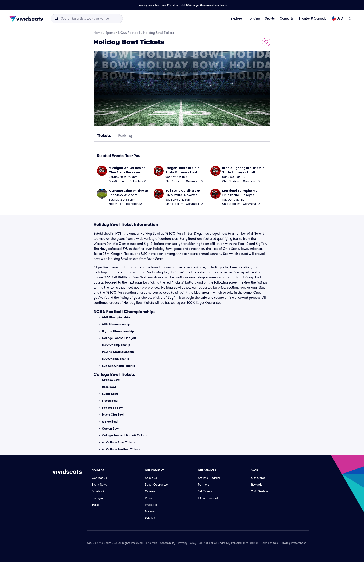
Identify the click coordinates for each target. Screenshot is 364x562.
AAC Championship (116, 317)
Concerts (286, 18)
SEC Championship (115, 358)
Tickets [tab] (104, 135)
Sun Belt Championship (118, 365)
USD (340, 18)
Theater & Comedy (312, 18)
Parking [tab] (125, 135)
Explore (236, 18)
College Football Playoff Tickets (124, 435)
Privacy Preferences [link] (293, 543)
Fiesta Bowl (110, 400)
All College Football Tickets (121, 449)
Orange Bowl (111, 379)
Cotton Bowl (110, 428)
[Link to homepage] (27, 18)
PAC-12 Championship (118, 351)
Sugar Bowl (110, 393)
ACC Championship (116, 324)
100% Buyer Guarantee (199, 5)
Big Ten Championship (118, 331)
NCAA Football (129, 33)
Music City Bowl (113, 414)
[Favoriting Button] (266, 42)
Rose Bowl (109, 386)
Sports (270, 18)
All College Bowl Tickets (118, 442)
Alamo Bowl (110, 421)
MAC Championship (116, 345)
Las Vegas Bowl (112, 407)
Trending (253, 18)
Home (98, 33)
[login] (350, 18)
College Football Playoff (119, 338)
